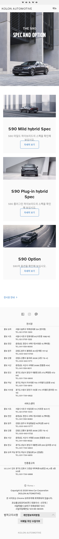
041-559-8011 (25, 368)
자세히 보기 (29, 144)
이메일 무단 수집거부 (30, 521)
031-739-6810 (25, 385)
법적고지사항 (11, 514)
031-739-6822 (25, 395)
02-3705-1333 (25, 412)
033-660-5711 (25, 361)
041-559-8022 (25, 440)
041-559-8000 (26, 346)
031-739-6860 (26, 448)
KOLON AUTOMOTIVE (17, 8)
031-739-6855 (25, 455)
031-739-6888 (26, 474)
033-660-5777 (26, 426)
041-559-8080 (26, 419)
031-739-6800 (26, 378)
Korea (30, 485)
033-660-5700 (26, 354)
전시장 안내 (9, 297)
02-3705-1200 (25, 332)
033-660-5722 (26, 433)
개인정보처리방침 (31, 515)
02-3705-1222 (25, 339)
